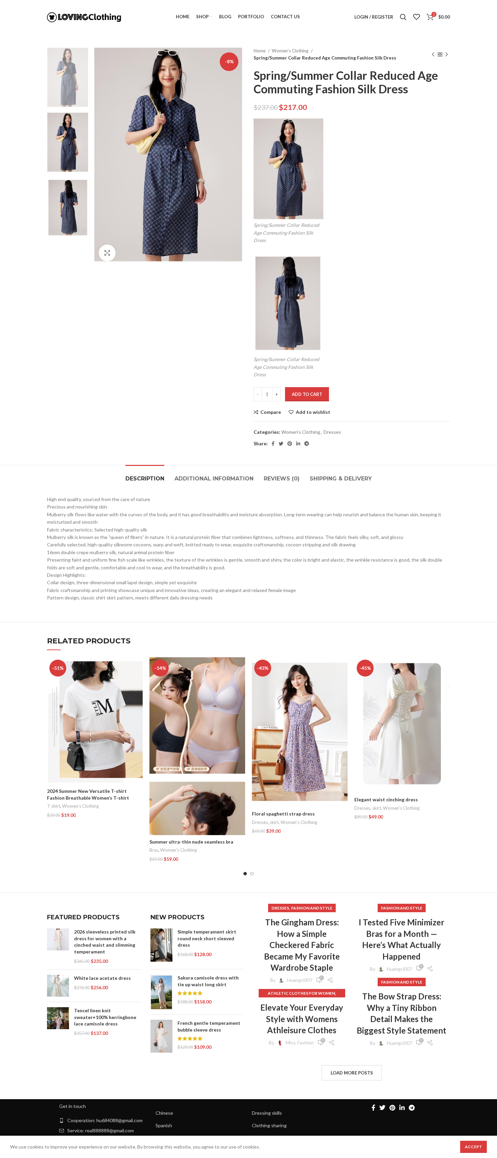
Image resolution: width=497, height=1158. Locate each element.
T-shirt (53, 806)
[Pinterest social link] (289, 443)
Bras (153, 850)
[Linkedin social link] (298, 443)
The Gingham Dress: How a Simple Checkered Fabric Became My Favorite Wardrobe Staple (302, 944)
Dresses (332, 432)
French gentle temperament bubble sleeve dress (209, 1026)
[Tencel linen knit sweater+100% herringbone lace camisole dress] (58, 1021)
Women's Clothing (290, 50)
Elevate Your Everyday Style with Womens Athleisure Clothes (301, 1018)
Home (260, 50)
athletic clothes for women (301, 993)
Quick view (137, 683)
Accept (473, 1146)
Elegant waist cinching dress (386, 799)
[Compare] (137, 668)
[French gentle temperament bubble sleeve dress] (161, 1037)
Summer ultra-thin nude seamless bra (191, 842)
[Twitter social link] (281, 443)
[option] (68, 77)
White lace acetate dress (102, 978)
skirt (274, 822)
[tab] (144, 475)
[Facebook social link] (273, 443)
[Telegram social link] (306, 443)
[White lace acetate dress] (58, 986)
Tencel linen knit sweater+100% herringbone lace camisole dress (105, 1017)
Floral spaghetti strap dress (283, 814)
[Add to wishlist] (137, 698)
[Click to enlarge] (107, 252)
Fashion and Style (311, 908)
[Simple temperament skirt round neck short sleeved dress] (161, 946)
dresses (280, 908)
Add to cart (307, 394)
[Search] (403, 17)
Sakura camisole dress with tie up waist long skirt (208, 981)
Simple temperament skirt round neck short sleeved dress (207, 938)
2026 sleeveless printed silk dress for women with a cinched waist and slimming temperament (105, 941)
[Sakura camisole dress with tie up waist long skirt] (161, 991)
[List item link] (104, 1120)
